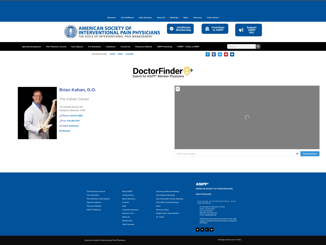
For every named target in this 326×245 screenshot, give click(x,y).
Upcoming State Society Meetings (169, 199)
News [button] (185, 18)
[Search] (258, 46)
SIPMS (111, 54)
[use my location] (297, 153)
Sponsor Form (128, 213)
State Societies (145, 18)
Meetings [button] (174, 18)
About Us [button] (161, 18)
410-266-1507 (73, 121)
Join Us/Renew (127, 18)
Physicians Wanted (143, 47)
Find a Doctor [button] (213, 18)
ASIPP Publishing (164, 47)
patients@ (74, 126)
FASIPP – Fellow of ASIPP (188, 47)
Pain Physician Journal (56, 47)
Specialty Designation (31, 47)
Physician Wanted (94, 206)
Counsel (125, 202)
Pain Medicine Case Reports (98, 199)
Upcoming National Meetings (167, 191)
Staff (124, 206)
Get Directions (310, 153)
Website (66, 131)
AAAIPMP (129, 54)
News (158, 206)
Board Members (128, 199)
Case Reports (77, 47)
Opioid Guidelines (94, 202)
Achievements (128, 195)
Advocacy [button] (197, 18)
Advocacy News (162, 210)
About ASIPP (127, 191)
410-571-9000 (76, 116)
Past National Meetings (165, 195)
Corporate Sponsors (130, 210)
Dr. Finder (160, 217)
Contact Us (125, 47)
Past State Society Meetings (167, 202)
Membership (127, 221)
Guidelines (111, 47)
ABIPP (120, 54)
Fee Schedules (94, 47)
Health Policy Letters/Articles (167, 213)
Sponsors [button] (111, 18)
